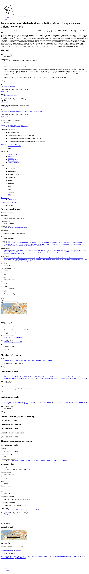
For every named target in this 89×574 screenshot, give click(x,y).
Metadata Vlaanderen (20, 16)
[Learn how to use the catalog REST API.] (4, 572)
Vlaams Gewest (12, 199)
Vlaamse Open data (13, 161)
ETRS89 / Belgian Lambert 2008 (13, 342)
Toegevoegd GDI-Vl (13, 159)
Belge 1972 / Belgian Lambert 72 (13, 337)
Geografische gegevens (14, 162)
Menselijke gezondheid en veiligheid (18, 126)
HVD (9, 195)
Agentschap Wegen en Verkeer (9, 95)
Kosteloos (10, 158)
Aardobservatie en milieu (14, 146)
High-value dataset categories (9, 144)
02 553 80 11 (4, 91)
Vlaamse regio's (5, 198)
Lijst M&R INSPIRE (13, 154)
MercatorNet (4, 102)
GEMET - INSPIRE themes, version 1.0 (12, 125)
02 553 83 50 (4, 106)
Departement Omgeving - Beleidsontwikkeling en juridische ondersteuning (21, 111)
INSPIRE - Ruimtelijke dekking (9, 202)
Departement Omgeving (8, 86)
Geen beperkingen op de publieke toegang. (16, 227)
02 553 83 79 (4, 116)
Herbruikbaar (11, 156)
